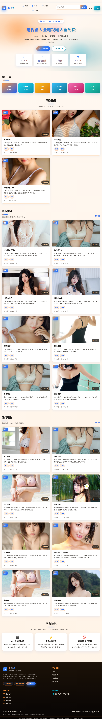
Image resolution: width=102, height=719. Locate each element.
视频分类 (55, 675)
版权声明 (8, 697)
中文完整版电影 (76, 712)
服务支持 (8, 694)
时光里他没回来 (10, 250)
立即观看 (45, 49)
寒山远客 (57, 139)
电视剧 (45, 6)
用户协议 (8, 704)
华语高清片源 (86, 712)
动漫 (36, 10)
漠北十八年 (58, 298)
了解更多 (57, 49)
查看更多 (97, 216)
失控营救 (7, 456)
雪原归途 (57, 394)
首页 (26, 6)
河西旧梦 (7, 346)
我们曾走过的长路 (61, 552)
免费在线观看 (95, 712)
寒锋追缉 (7, 600)
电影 (35, 6)
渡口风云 (7, 504)
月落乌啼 (7, 139)
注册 (97, 8)
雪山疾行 (57, 346)
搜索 (83, 7)
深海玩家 (7, 552)
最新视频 (55, 678)
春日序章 (7, 394)
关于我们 (8, 700)
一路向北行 (8, 298)
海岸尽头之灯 (59, 250)
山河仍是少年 (9, 187)
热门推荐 (55, 681)
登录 (90, 8)
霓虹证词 (57, 504)
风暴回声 (57, 600)
